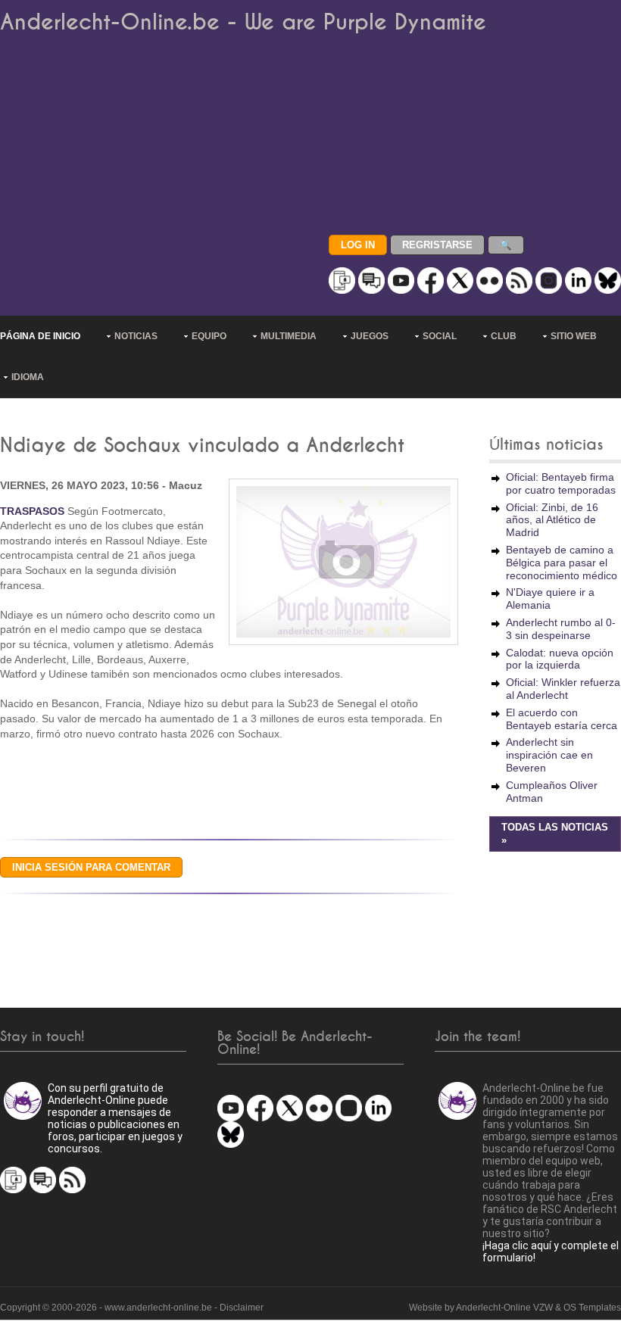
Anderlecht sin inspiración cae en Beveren (549, 755)
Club (503, 336)
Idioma (27, 377)
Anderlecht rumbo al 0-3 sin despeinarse (561, 628)
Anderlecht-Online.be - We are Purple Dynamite (243, 22)
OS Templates (592, 1307)
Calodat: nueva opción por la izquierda (559, 659)
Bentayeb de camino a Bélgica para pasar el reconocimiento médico (561, 562)
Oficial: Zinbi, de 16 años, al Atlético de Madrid (552, 520)
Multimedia (289, 336)
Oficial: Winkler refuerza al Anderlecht (563, 688)
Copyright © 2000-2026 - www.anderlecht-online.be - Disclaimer (132, 1307)
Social (440, 336)
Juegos (370, 336)
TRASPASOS (32, 511)
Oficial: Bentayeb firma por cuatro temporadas (561, 483)
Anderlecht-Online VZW (504, 1307)
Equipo (209, 336)
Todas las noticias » (554, 834)
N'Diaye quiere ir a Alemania (550, 598)
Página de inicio (40, 336)
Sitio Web (574, 336)
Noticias (136, 336)
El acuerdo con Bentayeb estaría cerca (561, 718)
